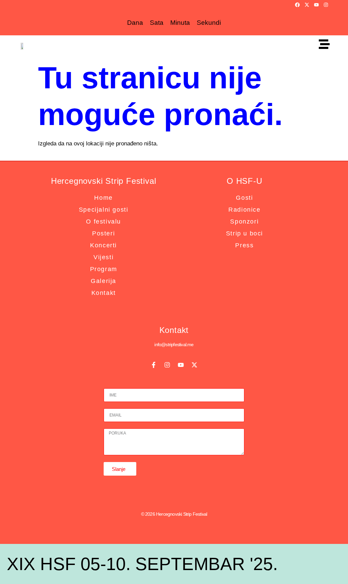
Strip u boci (244, 233)
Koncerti (103, 245)
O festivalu (103, 221)
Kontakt (103, 292)
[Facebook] (297, 5)
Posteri (103, 233)
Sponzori (244, 221)
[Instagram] (326, 5)
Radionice (244, 209)
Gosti (244, 197)
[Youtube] (316, 5)
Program (103, 269)
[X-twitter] (307, 5)
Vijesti (103, 257)
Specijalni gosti (103, 209)
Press (244, 245)
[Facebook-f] (154, 365)
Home (103, 197)
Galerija (103, 281)
